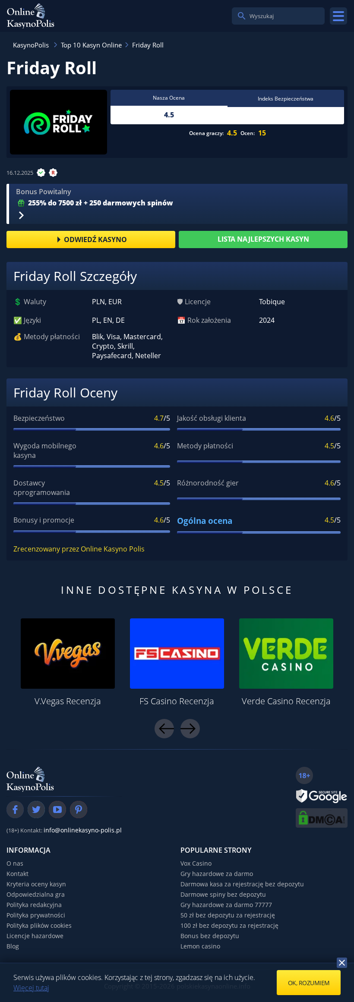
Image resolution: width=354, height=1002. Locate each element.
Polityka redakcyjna (34, 905)
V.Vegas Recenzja (68, 701)
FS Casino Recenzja (176, 701)
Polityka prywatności (35, 915)
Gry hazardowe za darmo (216, 874)
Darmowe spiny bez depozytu (223, 894)
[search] (242, 16)
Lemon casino (200, 946)
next (190, 728)
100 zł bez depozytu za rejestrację (229, 925)
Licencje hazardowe (34, 936)
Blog (12, 946)
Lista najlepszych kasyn (263, 239)
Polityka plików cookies (39, 925)
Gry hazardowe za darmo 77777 (226, 905)
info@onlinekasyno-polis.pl (83, 830)
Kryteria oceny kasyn (36, 884)
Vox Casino (196, 863)
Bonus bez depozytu (209, 936)
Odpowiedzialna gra (35, 894)
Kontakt (17, 874)
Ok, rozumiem (309, 983)
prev (164, 728)
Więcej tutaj (31, 988)
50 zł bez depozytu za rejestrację (227, 915)
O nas (14, 863)
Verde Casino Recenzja (286, 701)
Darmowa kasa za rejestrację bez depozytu (242, 884)
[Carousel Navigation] (177, 728)
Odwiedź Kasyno (95, 239)
